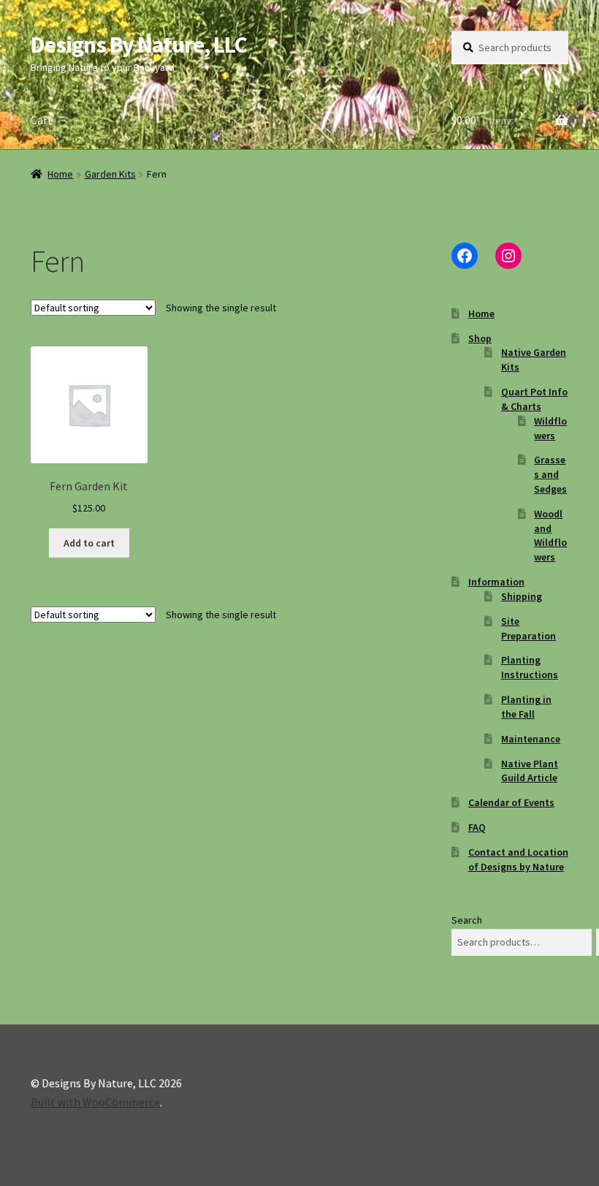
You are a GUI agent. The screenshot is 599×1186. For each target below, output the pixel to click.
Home (60, 173)
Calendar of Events (511, 802)
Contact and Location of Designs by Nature (518, 859)
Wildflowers (550, 428)
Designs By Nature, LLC (139, 44)
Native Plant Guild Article (529, 771)
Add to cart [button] (89, 543)
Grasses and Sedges (550, 474)
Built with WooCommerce (95, 1102)
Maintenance (530, 738)
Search (466, 920)
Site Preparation (528, 628)
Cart (42, 120)
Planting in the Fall (526, 707)
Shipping (521, 596)
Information (496, 581)
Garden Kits (110, 173)
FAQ (477, 827)
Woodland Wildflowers (550, 535)
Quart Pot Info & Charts (534, 399)
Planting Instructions (529, 667)
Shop (480, 338)
